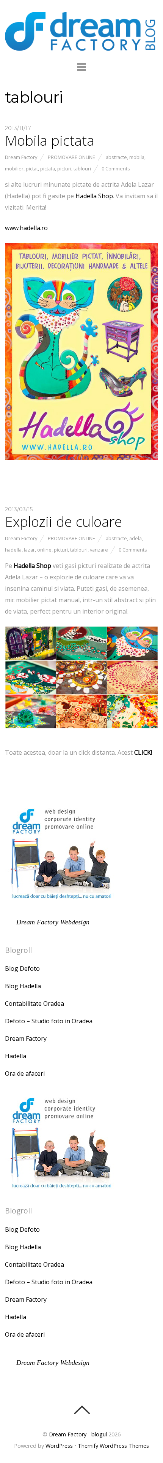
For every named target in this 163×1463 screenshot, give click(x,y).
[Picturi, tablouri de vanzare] (81, 732)
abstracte (116, 157)
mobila (136, 157)
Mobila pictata (49, 140)
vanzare (99, 549)
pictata (47, 168)
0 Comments (116, 168)
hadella (13, 549)
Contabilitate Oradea (34, 1003)
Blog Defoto (22, 968)
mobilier (14, 168)
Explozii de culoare (63, 521)
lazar (29, 549)
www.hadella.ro (26, 228)
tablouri (82, 168)
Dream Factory (21, 157)
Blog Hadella (23, 986)
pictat (32, 168)
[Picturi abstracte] (81, 463)
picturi (64, 168)
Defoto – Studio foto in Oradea (48, 1021)
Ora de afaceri (25, 1073)
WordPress (59, 1445)
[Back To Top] (81, 1410)
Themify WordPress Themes (113, 1445)
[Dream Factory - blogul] (81, 46)
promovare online (71, 157)
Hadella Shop (94, 196)
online (44, 549)
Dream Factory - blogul (78, 1434)
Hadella (15, 1056)
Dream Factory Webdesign (52, 922)
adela (135, 538)
